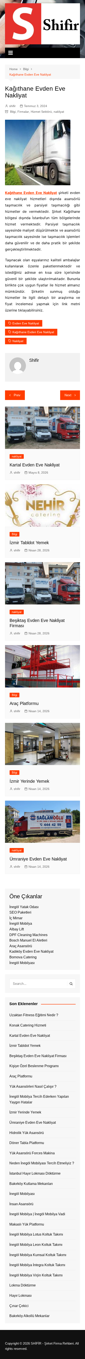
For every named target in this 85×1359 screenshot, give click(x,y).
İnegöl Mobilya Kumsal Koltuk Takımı (37, 1255)
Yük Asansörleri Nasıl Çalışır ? (32, 1086)
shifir (12, 106)
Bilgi (13, 111)
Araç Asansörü (20, 946)
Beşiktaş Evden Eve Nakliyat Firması (37, 1056)
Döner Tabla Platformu (26, 1143)
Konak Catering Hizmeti (27, 1025)
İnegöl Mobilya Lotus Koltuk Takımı (36, 1234)
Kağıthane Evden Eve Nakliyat (31, 192)
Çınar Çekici (19, 1306)
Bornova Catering (23, 957)
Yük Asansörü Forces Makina (32, 1153)
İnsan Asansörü (21, 1204)
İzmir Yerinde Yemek (29, 781)
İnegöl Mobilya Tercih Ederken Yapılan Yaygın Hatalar (39, 1099)
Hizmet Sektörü (41, 111)
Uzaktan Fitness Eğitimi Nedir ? (33, 1015)
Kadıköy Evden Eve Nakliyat (31, 951)
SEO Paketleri (20, 912)
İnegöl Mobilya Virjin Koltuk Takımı (36, 1275)
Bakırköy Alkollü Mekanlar (29, 1316)
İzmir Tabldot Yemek (29, 542)
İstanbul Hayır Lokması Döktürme (35, 1173)
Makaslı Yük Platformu (26, 1224)
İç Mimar (15, 918)
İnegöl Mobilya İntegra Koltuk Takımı (37, 1265)
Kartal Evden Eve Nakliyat (35, 464)
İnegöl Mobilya (20, 923)
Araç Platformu (24, 703)
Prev (17, 395)
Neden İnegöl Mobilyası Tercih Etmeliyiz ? (41, 1163)
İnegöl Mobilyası (22, 963)
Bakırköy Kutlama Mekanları (31, 1184)
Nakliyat (17, 341)
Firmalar (23, 111)
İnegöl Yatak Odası (24, 907)
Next (68, 395)
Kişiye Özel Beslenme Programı (34, 1066)
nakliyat (59, 111)
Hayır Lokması (20, 1295)
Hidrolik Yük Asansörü (26, 1133)
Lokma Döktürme (22, 1285)
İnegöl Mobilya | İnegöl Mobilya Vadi (37, 1214)
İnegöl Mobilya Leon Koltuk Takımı (35, 1244)
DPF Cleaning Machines (28, 935)
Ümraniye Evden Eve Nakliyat (38, 859)
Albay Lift (16, 929)
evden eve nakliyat (25, 323)
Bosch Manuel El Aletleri (28, 940)
